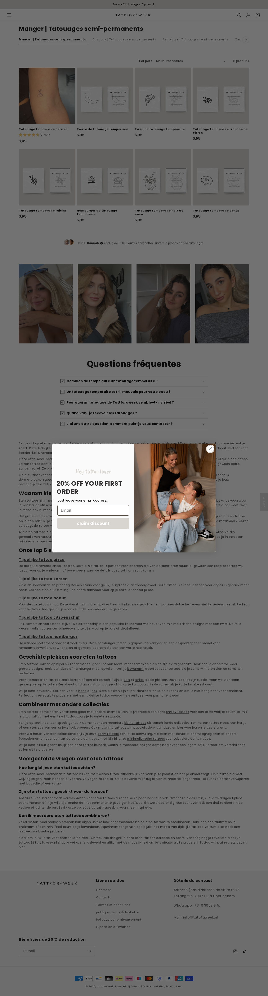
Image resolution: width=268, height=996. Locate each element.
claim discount (93, 523)
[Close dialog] (210, 449)
